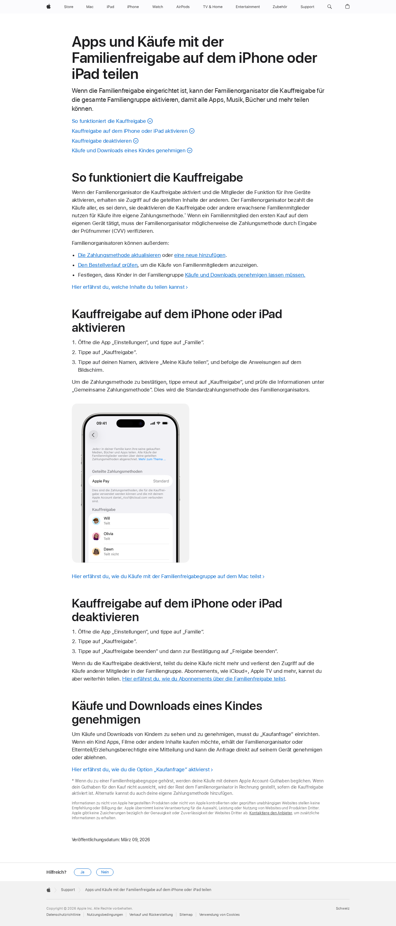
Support (68, 890)
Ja (82, 872)
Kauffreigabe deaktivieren (102, 141)
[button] (329, 7)
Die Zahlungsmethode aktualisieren (119, 255)
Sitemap (186, 915)
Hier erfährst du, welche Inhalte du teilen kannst (128, 287)
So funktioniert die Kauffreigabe (109, 121)
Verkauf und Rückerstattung (151, 915)
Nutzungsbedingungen (105, 915)
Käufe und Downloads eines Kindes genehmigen (129, 150)
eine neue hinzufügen (200, 255)
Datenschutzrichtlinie (63, 915)
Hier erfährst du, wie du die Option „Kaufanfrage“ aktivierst (141, 769)
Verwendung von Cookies (219, 915)
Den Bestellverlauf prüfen (108, 265)
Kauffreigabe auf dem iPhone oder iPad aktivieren (130, 131)
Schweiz (343, 909)
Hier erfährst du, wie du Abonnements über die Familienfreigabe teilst (203, 679)
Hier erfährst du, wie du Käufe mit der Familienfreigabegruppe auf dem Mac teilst (166, 576)
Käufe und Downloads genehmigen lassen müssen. (245, 275)
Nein (105, 872)
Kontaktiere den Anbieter (270, 813)
